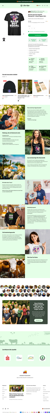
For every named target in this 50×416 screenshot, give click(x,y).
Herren (3, 393)
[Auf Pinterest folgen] (8, 408)
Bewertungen (45, 393)
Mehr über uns (38, 320)
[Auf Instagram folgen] (5, 408)
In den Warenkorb (38, 35)
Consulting (45, 398)
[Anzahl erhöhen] (34, 28)
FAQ (3, 398)
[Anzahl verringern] (29, 28)
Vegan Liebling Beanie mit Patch (7, 95)
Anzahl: (29, 26)
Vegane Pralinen (46, 400)
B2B (43, 395)
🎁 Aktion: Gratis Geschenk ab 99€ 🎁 (25, 1)
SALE (3, 387)
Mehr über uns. (28, 393)
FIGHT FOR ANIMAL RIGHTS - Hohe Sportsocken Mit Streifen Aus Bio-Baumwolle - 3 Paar (24, 96)
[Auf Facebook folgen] (3, 408)
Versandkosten (35, 22)
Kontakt (44, 389)
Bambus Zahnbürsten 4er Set (38, 95)
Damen (3, 391)
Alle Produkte (4, 389)
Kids (3, 395)
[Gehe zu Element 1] (3, 39)
